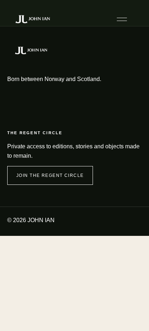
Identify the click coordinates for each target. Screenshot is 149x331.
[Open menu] (122, 19)
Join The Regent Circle (50, 175)
